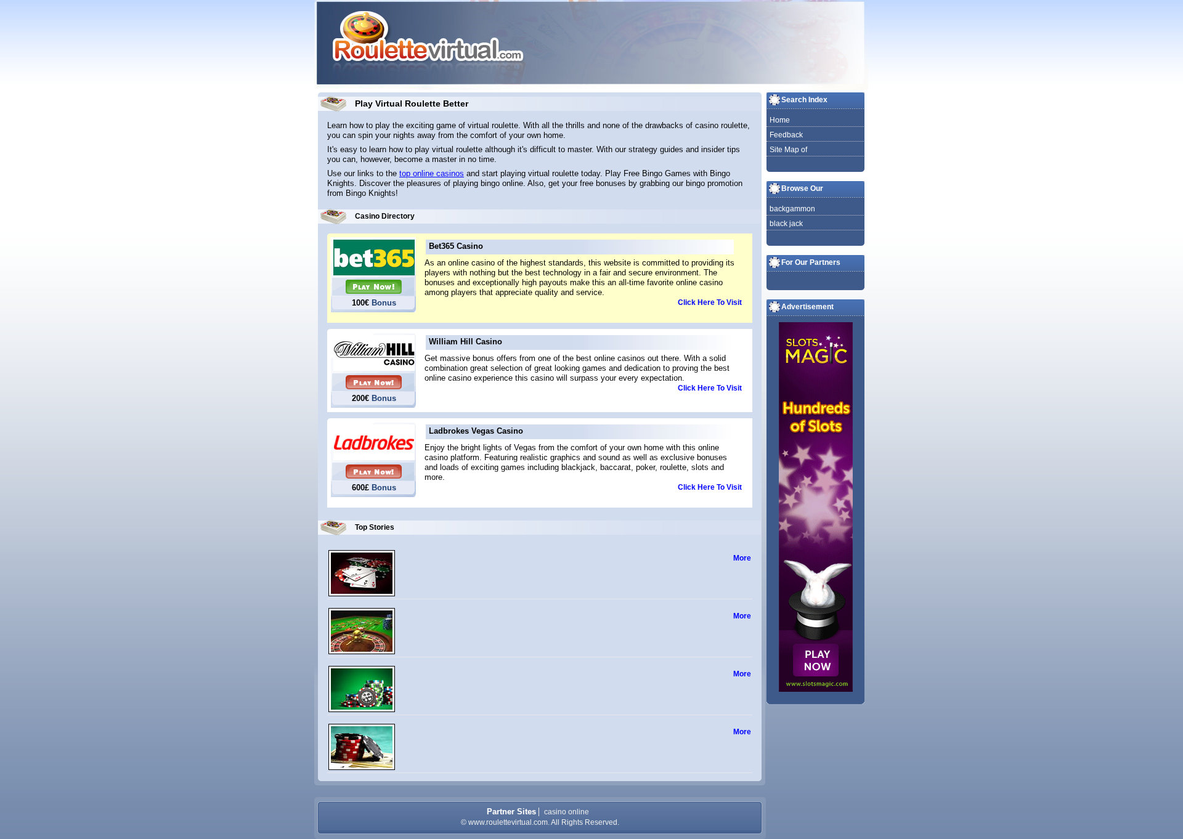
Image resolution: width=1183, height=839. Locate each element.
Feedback (786, 135)
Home (780, 120)
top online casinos (431, 173)
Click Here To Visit (710, 302)
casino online (566, 812)
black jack (786, 223)
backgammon (792, 209)
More (742, 558)
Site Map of (788, 149)
